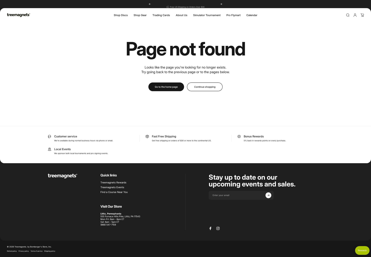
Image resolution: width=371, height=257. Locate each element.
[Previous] (150, 4)
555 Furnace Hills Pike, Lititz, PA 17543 (120, 216)
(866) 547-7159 (108, 224)
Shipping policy (49, 251)
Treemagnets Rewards (113, 182)
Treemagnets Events (112, 187)
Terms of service (36, 251)
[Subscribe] (268, 195)
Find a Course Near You (114, 192)
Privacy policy (24, 251)
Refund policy (12, 251)
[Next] (221, 4)
